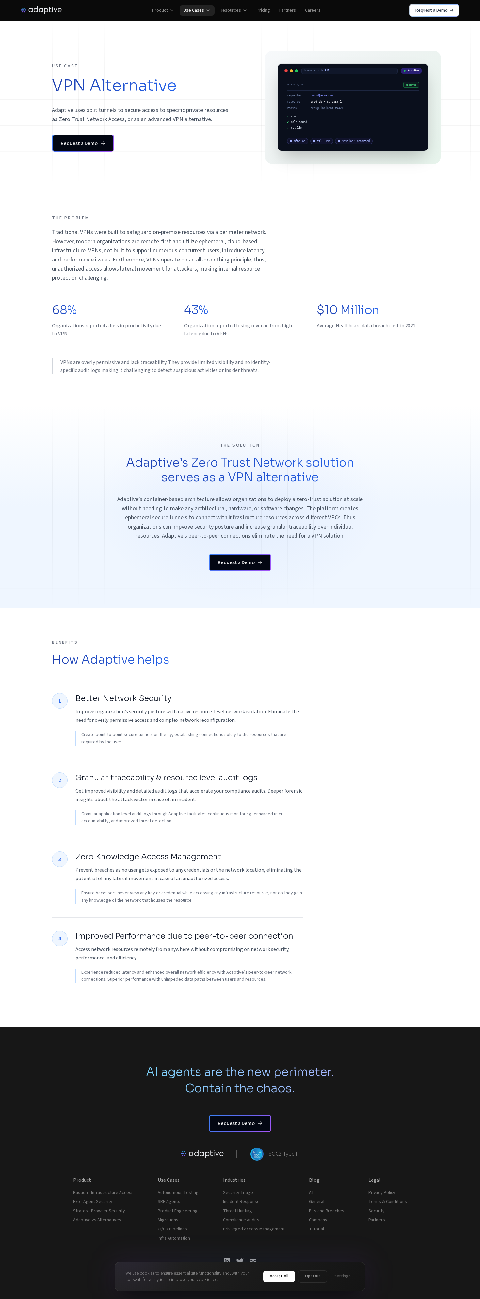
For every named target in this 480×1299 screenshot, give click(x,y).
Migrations (168, 1220)
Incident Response (241, 1201)
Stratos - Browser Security (99, 1211)
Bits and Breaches (326, 1211)
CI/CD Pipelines (172, 1229)
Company (318, 1220)
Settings (342, 1276)
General (316, 1201)
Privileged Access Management (254, 1229)
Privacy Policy (381, 1192)
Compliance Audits (241, 1220)
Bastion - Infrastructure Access (103, 1192)
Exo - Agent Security (92, 1201)
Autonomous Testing (178, 1192)
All (311, 1192)
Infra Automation (174, 1238)
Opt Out (312, 1276)
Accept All (279, 1276)
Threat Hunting (237, 1211)
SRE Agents (169, 1201)
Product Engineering (178, 1211)
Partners (376, 1220)
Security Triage (238, 1192)
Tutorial (316, 1229)
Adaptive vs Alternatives (97, 1220)
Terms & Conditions (387, 1201)
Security (376, 1211)
